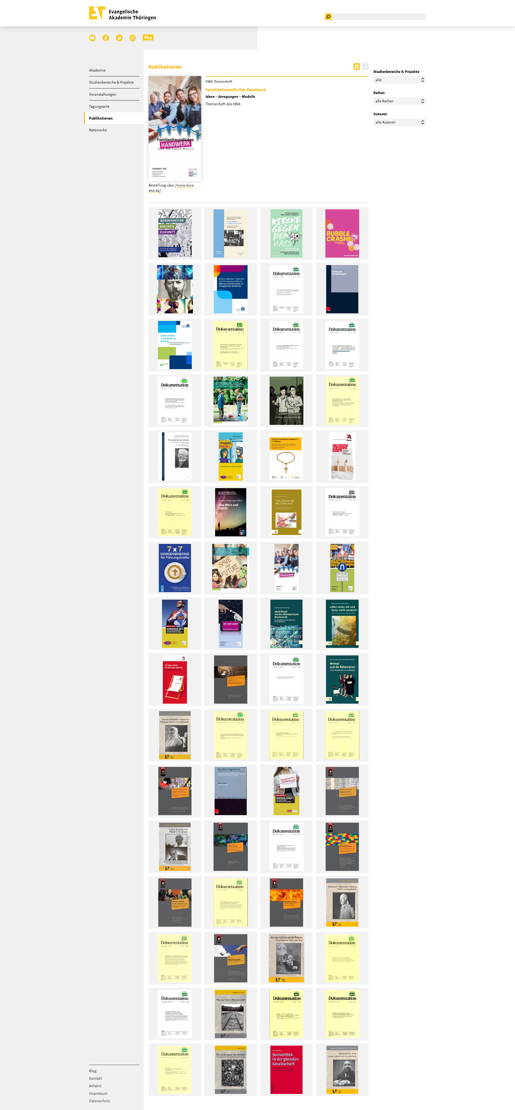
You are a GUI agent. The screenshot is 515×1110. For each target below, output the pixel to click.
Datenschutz (99, 1101)
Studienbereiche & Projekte (111, 82)
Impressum (98, 1093)
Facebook (105, 38)
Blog (148, 37)
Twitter (119, 38)
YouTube (92, 38)
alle (378, 80)
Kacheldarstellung (357, 66)
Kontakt (95, 1078)
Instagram (132, 38)
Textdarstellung (365, 66)
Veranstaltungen (102, 94)
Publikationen (101, 118)
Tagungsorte (99, 106)
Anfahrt (95, 1086)
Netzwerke (98, 130)
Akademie (97, 70)
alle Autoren (385, 122)
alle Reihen (384, 101)
